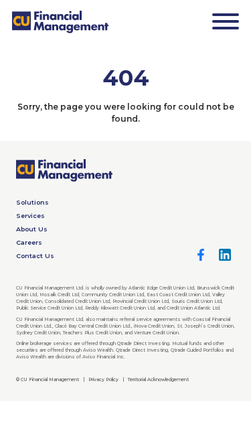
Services (30, 215)
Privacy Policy (103, 379)
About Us (32, 229)
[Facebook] (201, 255)
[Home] (60, 22)
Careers (29, 242)
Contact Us (35, 255)
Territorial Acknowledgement (158, 379)
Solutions (32, 202)
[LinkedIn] (225, 255)
